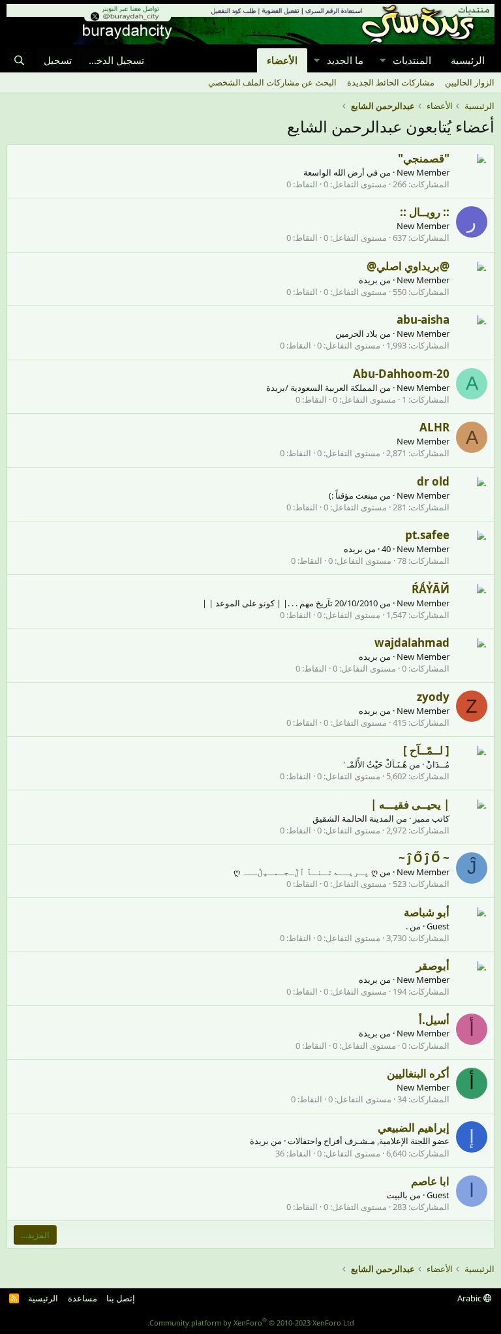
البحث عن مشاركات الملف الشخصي (272, 82)
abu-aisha (423, 319)
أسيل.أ (434, 1019)
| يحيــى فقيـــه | (410, 804)
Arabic (470, 1298)
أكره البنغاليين (418, 1073)
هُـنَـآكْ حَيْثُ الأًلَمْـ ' (375, 764)
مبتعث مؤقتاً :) (353, 495)
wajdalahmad (411, 642)
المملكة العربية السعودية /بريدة (322, 388)
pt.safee (427, 534)
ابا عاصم (430, 1180)
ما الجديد (345, 60)
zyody (433, 696)
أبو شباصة (426, 912)
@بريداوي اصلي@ (408, 265)
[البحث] (19, 60)
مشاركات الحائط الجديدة (390, 82)
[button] (382, 60)
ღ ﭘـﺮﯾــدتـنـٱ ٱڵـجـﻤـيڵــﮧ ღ (306, 872)
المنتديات (412, 60)
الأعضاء (282, 60)
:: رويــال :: (424, 211)
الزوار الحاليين (469, 82)
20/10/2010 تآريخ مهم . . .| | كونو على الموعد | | (290, 603)
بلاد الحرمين (356, 333)
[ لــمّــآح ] (426, 750)
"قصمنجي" (423, 158)
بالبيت (397, 1195)
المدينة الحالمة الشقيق (353, 818)
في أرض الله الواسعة (340, 172)
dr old (433, 481)
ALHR (434, 427)
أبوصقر (432, 965)
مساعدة (82, 1298)
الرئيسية (468, 60)
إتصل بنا (120, 1298)
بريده (353, 549)
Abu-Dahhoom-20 (401, 373)
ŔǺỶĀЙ (430, 589)
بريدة (368, 280)
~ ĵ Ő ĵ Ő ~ (424, 857)
